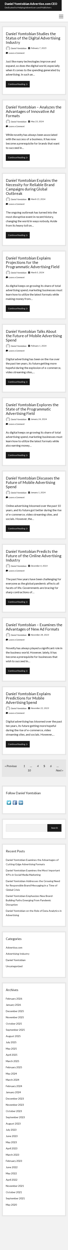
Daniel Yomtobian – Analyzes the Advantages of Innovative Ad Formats (33, 111)
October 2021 (14, 1192)
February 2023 (14, 1160)
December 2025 (15, 1011)
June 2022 (12, 1167)
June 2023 (12, 1136)
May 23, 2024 (37, 121)
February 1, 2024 (38, 345)
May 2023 (11, 1142)
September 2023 (15, 1117)
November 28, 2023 (40, 634)
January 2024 (13, 1092)
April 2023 (11, 1148)
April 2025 (11, 1054)
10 (29, 770)
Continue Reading (19, 85)
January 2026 (13, 1004)
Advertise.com (14, 947)
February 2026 (14, 998)
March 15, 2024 (38, 199)
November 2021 (15, 1185)
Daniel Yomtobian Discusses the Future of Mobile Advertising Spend (33, 482)
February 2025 (14, 1067)
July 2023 (11, 1129)
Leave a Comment (16, 53)
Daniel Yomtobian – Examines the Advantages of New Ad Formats (34, 626)
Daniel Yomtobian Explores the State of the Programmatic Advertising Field (32, 409)
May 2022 (11, 1173)
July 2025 (11, 1042)
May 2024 (11, 1073)
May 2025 (11, 1048)
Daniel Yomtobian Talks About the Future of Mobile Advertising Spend (34, 335)
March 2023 (12, 1154)
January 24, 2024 (39, 419)
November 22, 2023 (40, 708)
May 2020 (11, 1204)
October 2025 (14, 1023)
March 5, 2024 (37, 272)
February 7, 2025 (38, 48)
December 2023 (15, 1098)
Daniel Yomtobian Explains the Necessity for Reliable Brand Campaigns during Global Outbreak (31, 187)
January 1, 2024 (38, 492)
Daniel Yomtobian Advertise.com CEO (31, 3)
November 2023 (15, 1104)
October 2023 (14, 1111)
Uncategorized (14, 966)
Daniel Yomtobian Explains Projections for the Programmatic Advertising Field (32, 262)
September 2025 (15, 1029)
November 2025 (15, 1017)
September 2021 (15, 1198)
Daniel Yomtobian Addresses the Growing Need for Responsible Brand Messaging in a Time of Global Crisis (33, 885)
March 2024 (12, 1079)
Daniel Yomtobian (18, 48)
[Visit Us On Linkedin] (21, 804)
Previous (12, 766)
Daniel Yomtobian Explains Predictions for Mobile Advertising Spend (28, 698)
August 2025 (13, 1036)
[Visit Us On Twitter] (9, 804)
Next (58, 770)
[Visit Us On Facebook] (15, 804)
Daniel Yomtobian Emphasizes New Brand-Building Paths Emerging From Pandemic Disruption (29, 900)
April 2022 (11, 1179)
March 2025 (12, 1061)
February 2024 (14, 1086)
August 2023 (13, 1123)
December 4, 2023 (39, 565)
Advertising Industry (17, 953)
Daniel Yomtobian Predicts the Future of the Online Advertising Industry (33, 555)
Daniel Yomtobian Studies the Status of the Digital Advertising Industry (33, 38)
